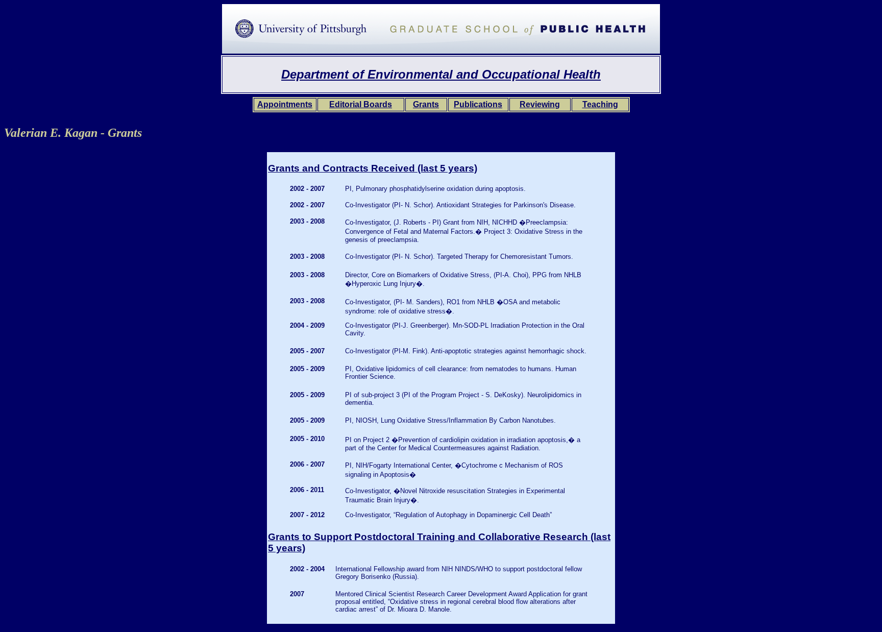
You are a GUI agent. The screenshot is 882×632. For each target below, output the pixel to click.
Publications (478, 104)
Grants (426, 104)
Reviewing (540, 104)
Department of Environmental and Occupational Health (441, 74)
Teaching (600, 104)
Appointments (284, 104)
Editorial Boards (360, 104)
